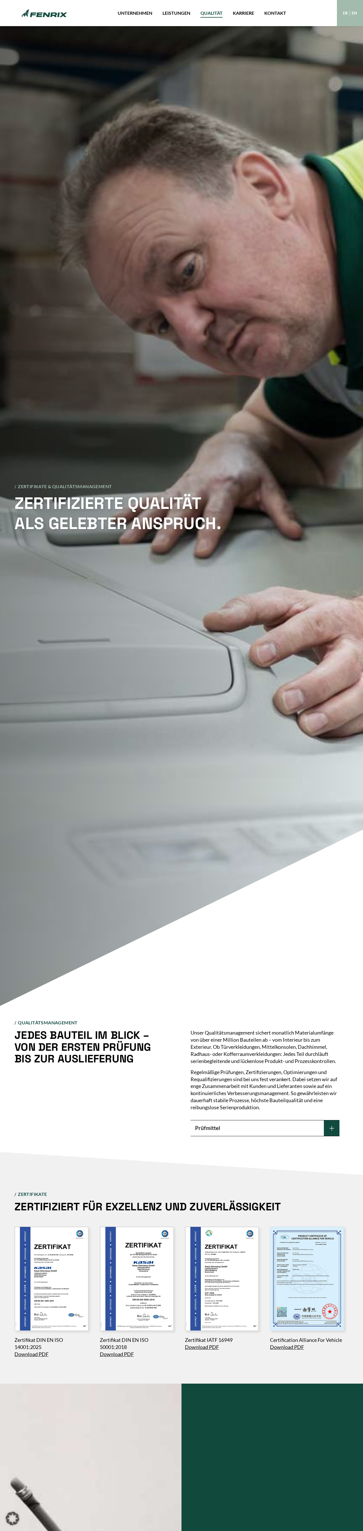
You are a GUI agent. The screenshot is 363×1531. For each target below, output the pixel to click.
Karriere (243, 13)
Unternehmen (135, 13)
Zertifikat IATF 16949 (209, 1340)
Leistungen (176, 13)
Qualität (212, 13)
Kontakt (275, 13)
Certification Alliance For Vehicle (306, 1340)
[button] (12, 1518)
